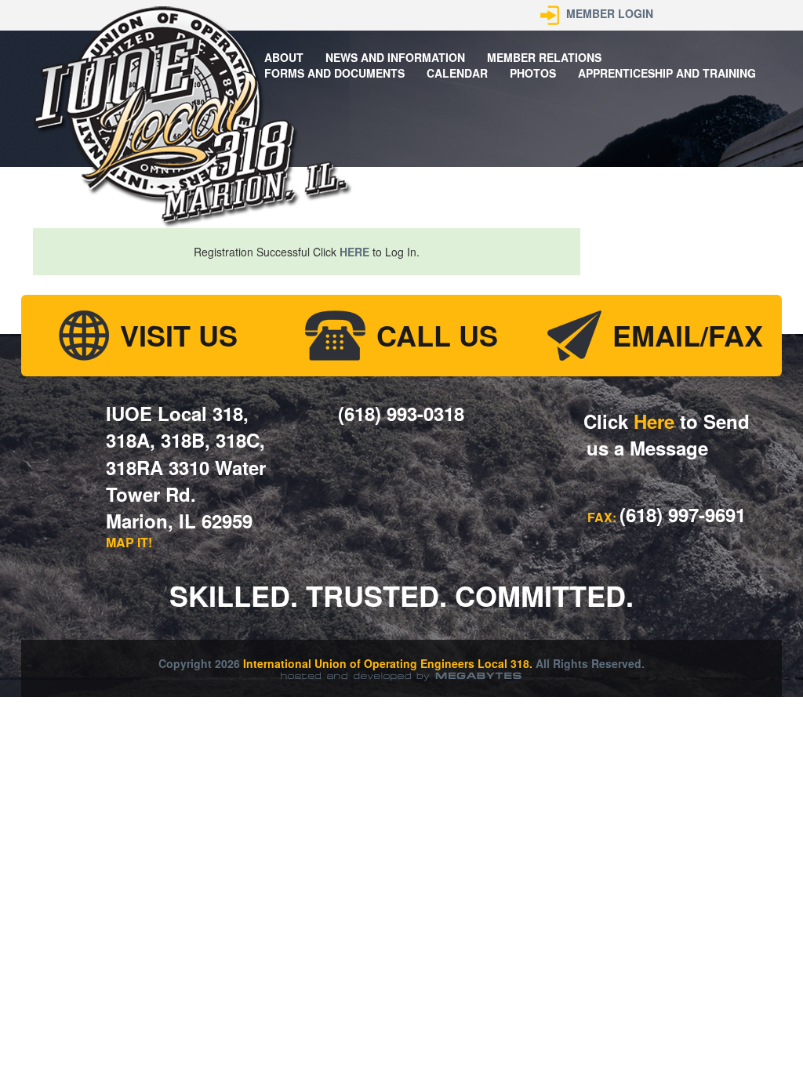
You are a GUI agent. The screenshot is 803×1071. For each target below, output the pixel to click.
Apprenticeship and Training (667, 73)
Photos (533, 73)
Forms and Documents (334, 73)
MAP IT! (129, 542)
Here (654, 421)
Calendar (457, 73)
